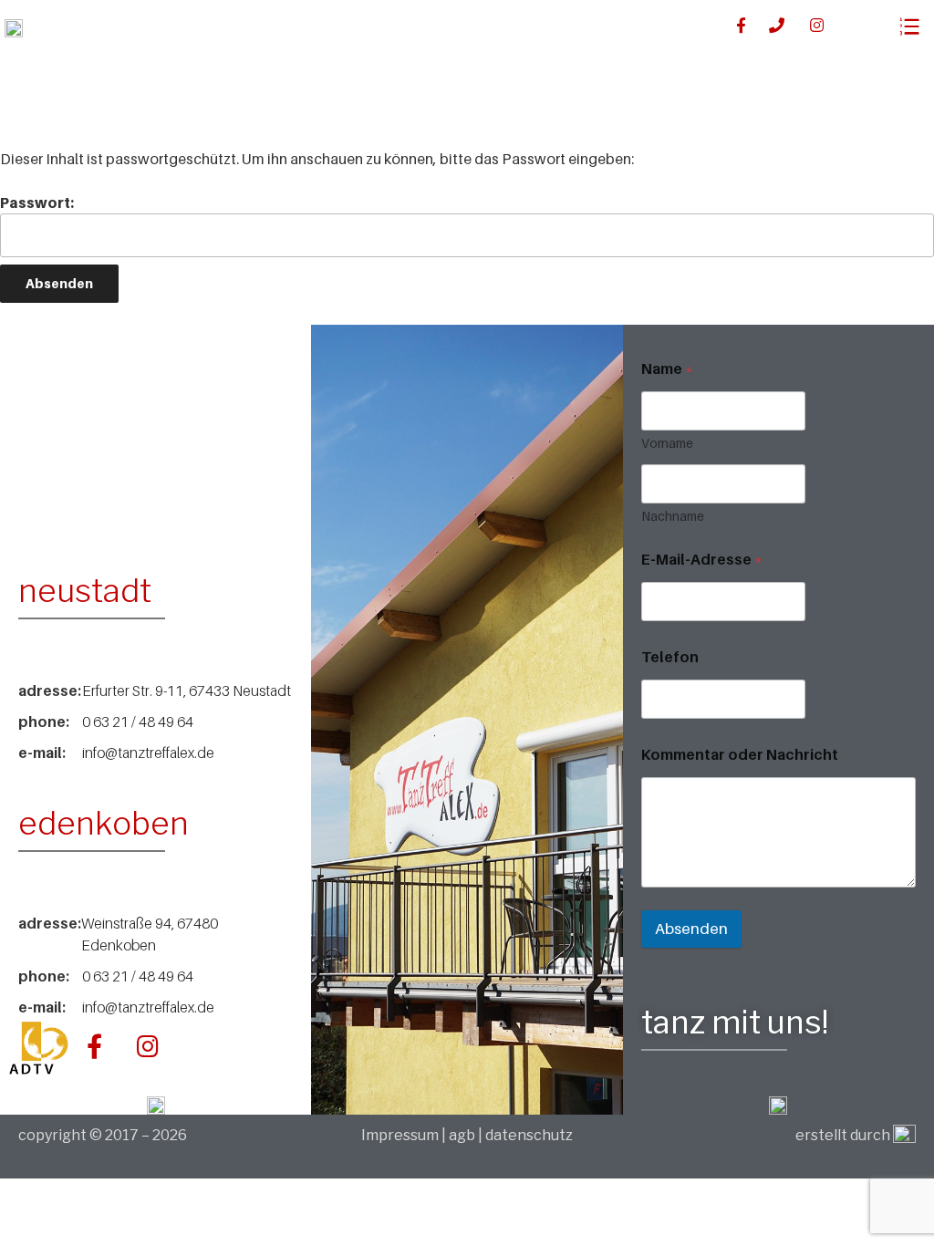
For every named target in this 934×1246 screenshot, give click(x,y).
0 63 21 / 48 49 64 (137, 721)
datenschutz (529, 1135)
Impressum (401, 1135)
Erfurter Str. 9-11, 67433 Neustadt (186, 690)
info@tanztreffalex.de (148, 752)
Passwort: (37, 202)
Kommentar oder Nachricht (739, 754)
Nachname (672, 516)
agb (462, 1135)
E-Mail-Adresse (702, 559)
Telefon (670, 657)
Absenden (691, 928)
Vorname (667, 443)
